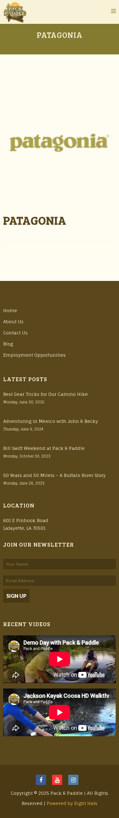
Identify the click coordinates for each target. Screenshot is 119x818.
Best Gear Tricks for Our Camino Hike (45, 394)
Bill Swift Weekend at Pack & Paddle (44, 448)
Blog (8, 343)
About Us (13, 321)
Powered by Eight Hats (72, 803)
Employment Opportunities (34, 355)
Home (10, 310)
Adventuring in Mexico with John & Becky (50, 421)
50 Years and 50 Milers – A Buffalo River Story (54, 475)
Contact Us (15, 332)
